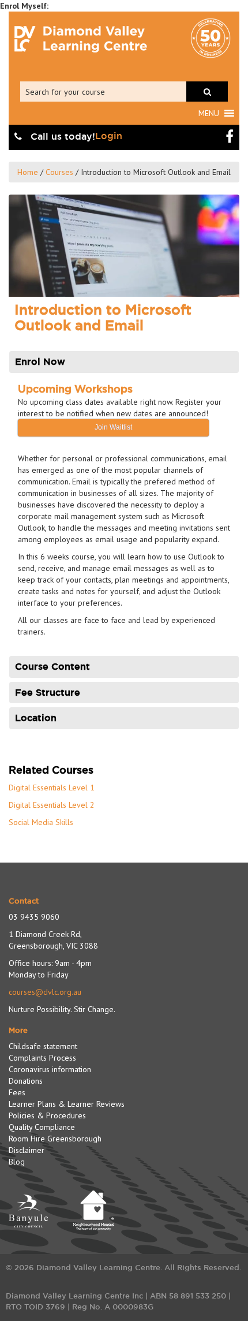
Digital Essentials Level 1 (52, 787)
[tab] (124, 362)
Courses (59, 172)
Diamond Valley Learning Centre (80, 39)
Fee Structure (47, 692)
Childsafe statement (43, 1046)
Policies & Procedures (47, 1115)
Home (27, 172)
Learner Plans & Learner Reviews (67, 1104)
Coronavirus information (50, 1069)
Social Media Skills (41, 822)
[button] (208, 113)
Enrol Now (40, 361)
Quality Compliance (42, 1127)
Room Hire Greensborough (55, 1138)
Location (36, 717)
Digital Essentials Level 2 (52, 805)
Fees (17, 1092)
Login (108, 135)
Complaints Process (42, 1058)
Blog (17, 1161)
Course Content (52, 666)
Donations (26, 1081)
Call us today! (61, 136)
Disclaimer (26, 1150)
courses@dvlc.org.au (45, 992)
